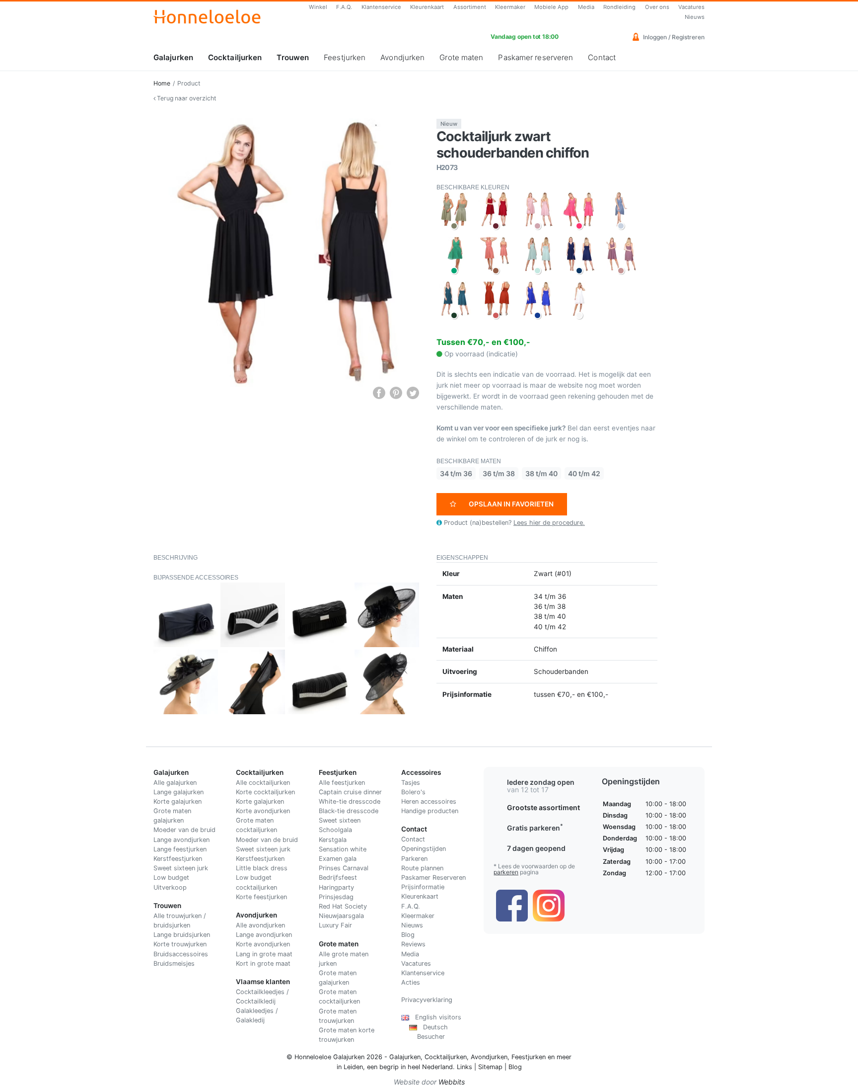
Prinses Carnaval (343, 868)
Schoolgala (335, 830)
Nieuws (695, 16)
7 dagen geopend (536, 848)
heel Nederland (430, 1067)
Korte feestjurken (261, 897)
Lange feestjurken (180, 849)
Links (464, 1067)
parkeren (506, 872)
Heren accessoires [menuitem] (428, 801)
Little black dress (261, 868)
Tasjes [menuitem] (410, 782)
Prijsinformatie (422, 887)
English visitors (435, 1017)
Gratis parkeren (535, 828)
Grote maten (461, 57)
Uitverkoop (170, 887)
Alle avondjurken (260, 925)
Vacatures (691, 6)
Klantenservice (381, 6)
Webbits (451, 1082)
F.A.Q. (344, 6)
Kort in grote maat (263, 963)
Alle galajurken (175, 782)
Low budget (171, 877)
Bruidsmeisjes (174, 963)
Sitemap (490, 1067)
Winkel (318, 6)
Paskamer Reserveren (433, 877)
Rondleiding (619, 6)
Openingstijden (423, 848)
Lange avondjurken (181, 839)
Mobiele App (551, 6)
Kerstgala (333, 839)
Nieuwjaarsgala (341, 916)
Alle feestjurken (342, 782)
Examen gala (338, 858)
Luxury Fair (335, 925)
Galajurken (173, 57)
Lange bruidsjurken (181, 934)
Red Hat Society (343, 906)
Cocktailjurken (235, 57)
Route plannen (422, 868)
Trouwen (293, 57)
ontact (415, 839)
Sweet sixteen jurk (180, 868)
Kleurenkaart (427, 6)
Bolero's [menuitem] (413, 792)
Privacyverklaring (426, 999)
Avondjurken (402, 57)
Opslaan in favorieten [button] (511, 504)
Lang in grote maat (264, 954)
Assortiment (469, 6)
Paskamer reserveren (535, 57)
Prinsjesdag (336, 897)
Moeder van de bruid (184, 830)
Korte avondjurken (263, 811)
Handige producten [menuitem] (429, 811)
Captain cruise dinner (350, 792)
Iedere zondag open (540, 782)
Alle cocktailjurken (263, 782)
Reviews (413, 944)
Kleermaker (510, 6)
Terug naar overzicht (185, 98)
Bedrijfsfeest (338, 877)
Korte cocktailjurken (265, 792)
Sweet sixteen (339, 820)
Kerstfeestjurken (177, 858)
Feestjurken (344, 57)
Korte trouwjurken (180, 944)
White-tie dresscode (349, 801)
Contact (602, 57)
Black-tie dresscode (348, 811)
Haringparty (336, 887)
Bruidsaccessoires (180, 954)
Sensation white (342, 849)
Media (586, 6)
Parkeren (414, 858)
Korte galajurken (177, 801)
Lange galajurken (178, 792)
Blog (408, 934)
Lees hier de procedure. (549, 522)
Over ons (657, 6)
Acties (410, 982)
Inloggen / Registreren (673, 37)
